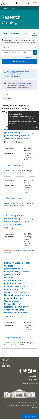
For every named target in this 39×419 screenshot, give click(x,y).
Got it (35, 127)
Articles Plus (14, 72)
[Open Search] (29, 3)
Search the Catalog (11, 33)
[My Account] (16, 3)
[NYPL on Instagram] (30, 371)
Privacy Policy (32, 379)
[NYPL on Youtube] (35, 371)
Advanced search (30, 57)
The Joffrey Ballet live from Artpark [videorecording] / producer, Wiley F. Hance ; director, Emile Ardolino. (17, 132)
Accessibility (32, 376)
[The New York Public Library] (3, 3)
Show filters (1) (21, 61)
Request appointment (13, 165)
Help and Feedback (30, 417)
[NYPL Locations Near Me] (22, 3)
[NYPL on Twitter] (25, 371)
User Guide (21, 83)
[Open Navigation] (35, 3)
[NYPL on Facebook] (21, 371)
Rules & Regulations (30, 383)
